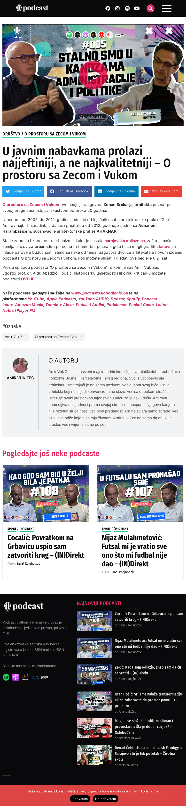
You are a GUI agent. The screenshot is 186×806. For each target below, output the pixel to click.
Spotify (133, 298)
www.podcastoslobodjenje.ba (100, 293)
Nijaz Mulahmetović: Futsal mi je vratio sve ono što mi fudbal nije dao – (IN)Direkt (134, 550)
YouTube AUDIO (93, 298)
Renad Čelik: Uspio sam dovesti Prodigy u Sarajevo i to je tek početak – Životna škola (148, 753)
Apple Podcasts (61, 298)
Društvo (11, 134)
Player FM (26, 310)
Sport (12, 528)
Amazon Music (29, 304)
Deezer (117, 298)
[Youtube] (136, 8)
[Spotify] (127, 8)
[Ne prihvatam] (178, 795)
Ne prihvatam (105, 799)
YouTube (36, 298)
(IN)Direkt (27, 528)
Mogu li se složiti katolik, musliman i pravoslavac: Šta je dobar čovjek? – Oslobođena (144, 727)
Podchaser (117, 304)
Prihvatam (80, 799)
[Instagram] (117, 8)
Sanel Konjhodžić (28, 563)
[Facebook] (107, 8)
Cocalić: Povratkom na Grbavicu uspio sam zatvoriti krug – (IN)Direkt (46, 546)
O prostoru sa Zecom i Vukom (55, 134)
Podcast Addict (90, 304)
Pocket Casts (141, 304)
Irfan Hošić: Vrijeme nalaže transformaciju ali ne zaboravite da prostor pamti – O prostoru (148, 700)
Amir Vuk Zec (15, 337)
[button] (151, 8)
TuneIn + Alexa (59, 304)
